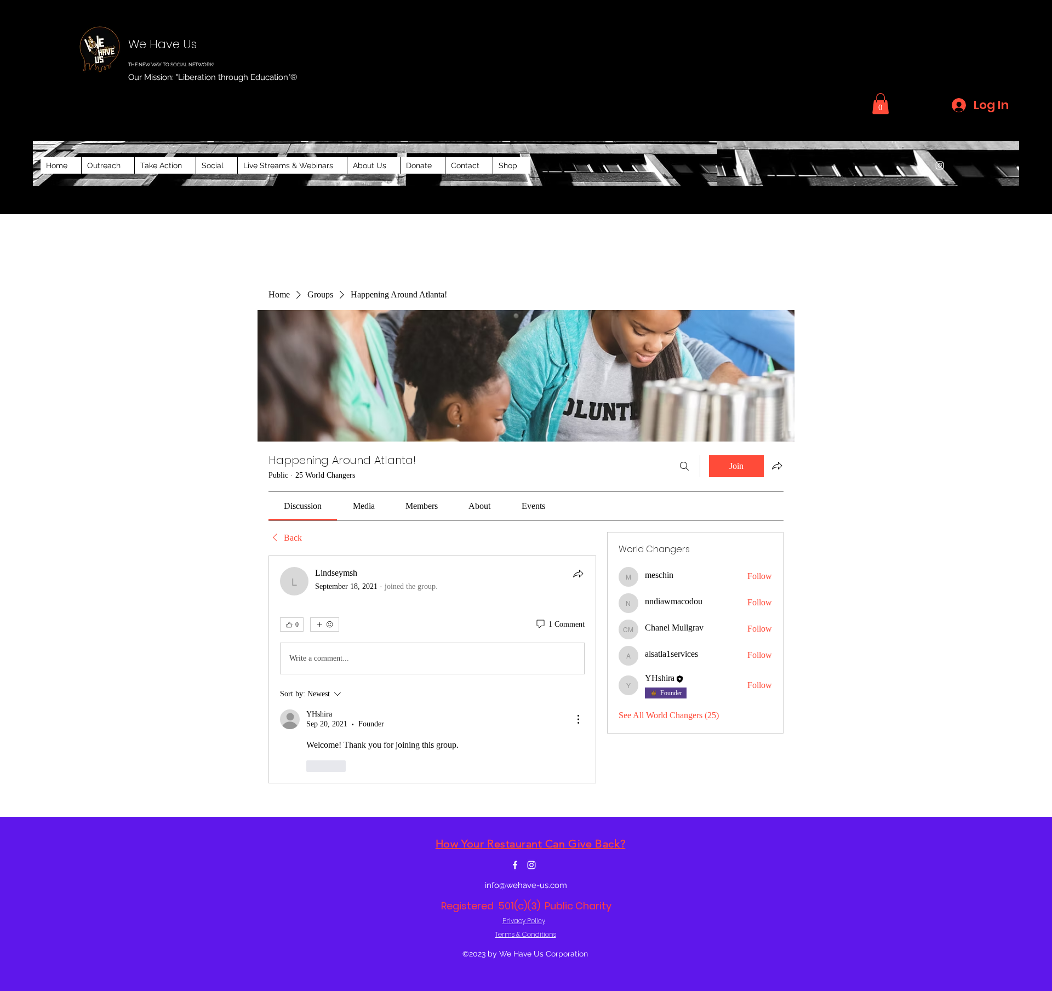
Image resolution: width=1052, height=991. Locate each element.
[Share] (578, 573)
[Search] (684, 466)
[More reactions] (324, 624)
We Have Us (162, 44)
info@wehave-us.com (526, 885)
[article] (432, 669)
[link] (303, 506)
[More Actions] (578, 719)
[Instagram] (939, 165)
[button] (880, 103)
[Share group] (777, 465)
